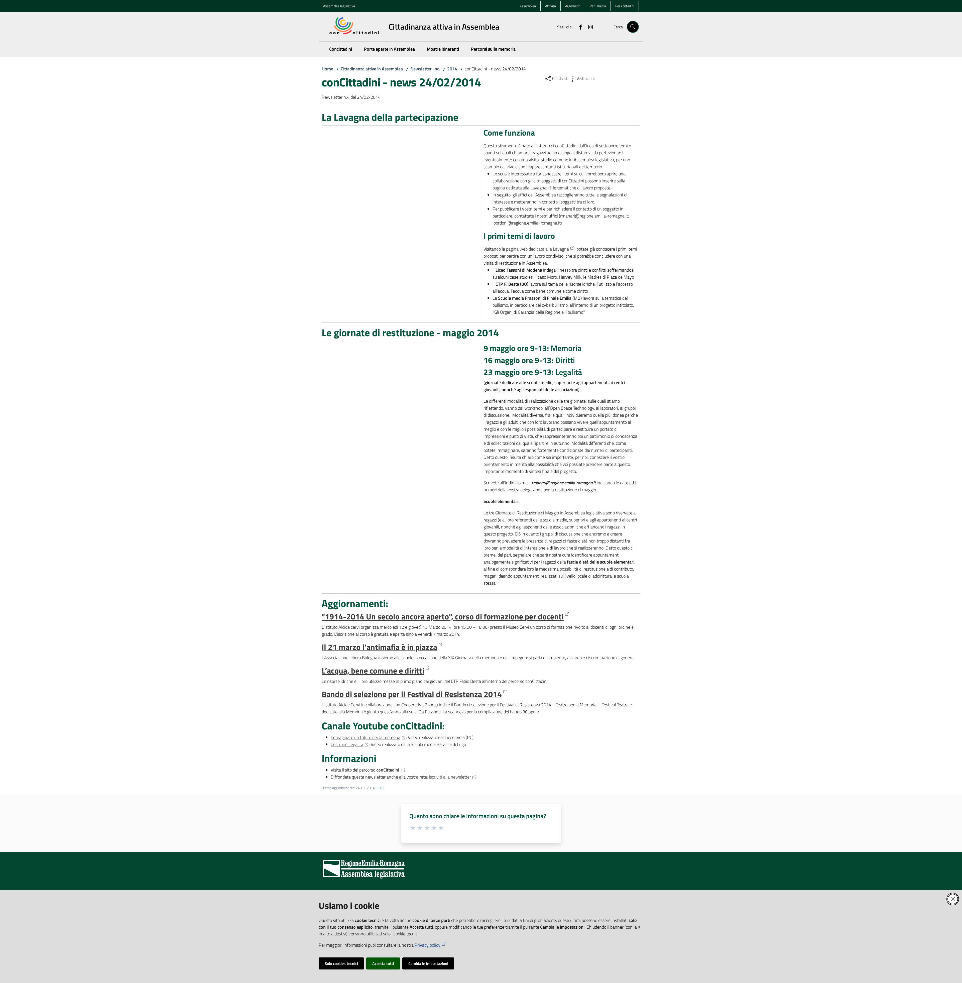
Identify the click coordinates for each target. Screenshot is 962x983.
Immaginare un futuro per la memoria (365, 737)
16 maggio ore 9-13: (529, 360)
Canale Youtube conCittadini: (383, 726)
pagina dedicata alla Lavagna (519, 187)
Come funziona (509, 133)
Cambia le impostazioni (428, 963)
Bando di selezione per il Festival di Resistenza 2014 (412, 694)
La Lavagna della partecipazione (390, 117)
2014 (452, 68)
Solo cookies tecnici (341, 963)
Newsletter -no (425, 68)
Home (327, 68)
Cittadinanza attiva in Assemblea (372, 68)
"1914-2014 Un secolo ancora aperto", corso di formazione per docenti (443, 617)
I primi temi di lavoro (519, 236)
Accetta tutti (383, 963)
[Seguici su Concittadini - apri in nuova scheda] (578, 27)
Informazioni (349, 758)
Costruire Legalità (347, 744)
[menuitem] (340, 49)
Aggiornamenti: (355, 604)
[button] (633, 27)
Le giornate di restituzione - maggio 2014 (410, 333)
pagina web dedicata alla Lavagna (537, 249)
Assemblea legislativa (339, 6)
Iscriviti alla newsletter (450, 777)
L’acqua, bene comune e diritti (373, 671)
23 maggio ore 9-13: (533, 372)
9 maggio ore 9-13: (532, 348)
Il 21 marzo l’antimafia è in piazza (379, 647)
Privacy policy (427, 945)
